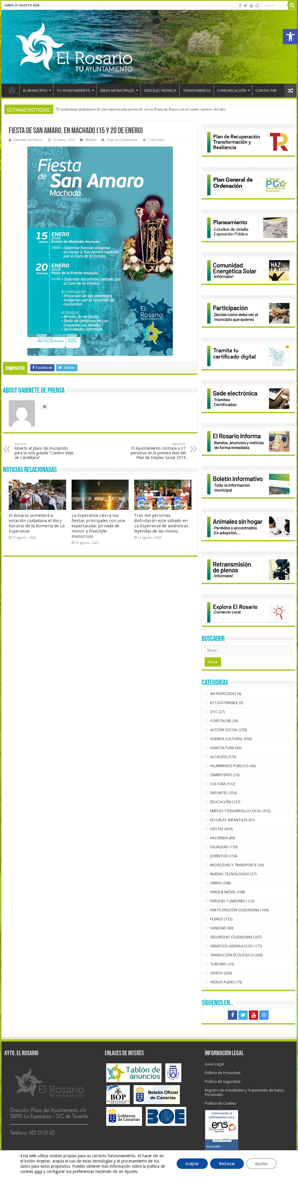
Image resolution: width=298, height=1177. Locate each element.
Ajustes (261, 1163)
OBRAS (216, 883)
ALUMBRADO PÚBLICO (229, 766)
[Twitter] (245, 5)
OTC (214, 712)
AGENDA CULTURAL (226, 739)
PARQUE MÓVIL (223, 892)
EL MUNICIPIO (35, 90)
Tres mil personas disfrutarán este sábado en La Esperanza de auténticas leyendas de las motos (161, 523)
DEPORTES (219, 793)
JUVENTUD (219, 856)
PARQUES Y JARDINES (227, 901)
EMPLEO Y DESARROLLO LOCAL (235, 811)
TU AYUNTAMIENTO (74, 90)
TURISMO (218, 964)
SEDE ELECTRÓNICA (160, 90)
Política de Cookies (220, 1103)
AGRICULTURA (222, 748)
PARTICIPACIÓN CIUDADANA (234, 910)
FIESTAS (90, 140)
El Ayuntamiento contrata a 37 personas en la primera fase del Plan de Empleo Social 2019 (158, 451)
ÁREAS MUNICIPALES (117, 90)
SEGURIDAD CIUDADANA (231, 937)
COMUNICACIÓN (231, 90)
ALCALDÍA (218, 757)
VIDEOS (216, 973)
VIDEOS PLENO (222, 982)
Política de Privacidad (222, 1073)
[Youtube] (251, 5)
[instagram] (257, 5)
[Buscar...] (292, 5)
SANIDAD (218, 928)
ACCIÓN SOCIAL (224, 730)
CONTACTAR (266, 90)
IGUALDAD (219, 847)
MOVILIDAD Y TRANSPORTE (233, 865)
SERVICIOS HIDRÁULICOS (231, 946)
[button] (290, 36)
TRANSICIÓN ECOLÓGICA (231, 955)
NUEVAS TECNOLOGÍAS (229, 874)
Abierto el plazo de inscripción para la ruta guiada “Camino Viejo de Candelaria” (44, 451)
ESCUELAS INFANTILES (229, 820)
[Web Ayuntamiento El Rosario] (149, 47)
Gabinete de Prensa (28, 140)
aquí (38, 1171)
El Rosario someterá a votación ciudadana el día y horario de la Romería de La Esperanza (37, 523)
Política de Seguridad (222, 1081)
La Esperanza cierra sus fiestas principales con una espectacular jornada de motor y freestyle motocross (98, 526)
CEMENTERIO (221, 775)
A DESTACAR (220, 721)
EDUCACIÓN (220, 802)
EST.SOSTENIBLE (224, 703)
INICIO (11, 90)
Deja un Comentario (122, 140)
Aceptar (192, 1163)
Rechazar (227, 1163)
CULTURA (218, 784)
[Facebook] (240, 5)
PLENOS (216, 919)
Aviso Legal (214, 1064)
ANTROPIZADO (223, 694)
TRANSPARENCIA (197, 90)
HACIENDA (219, 838)
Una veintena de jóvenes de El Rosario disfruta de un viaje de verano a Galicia (117, 109)
